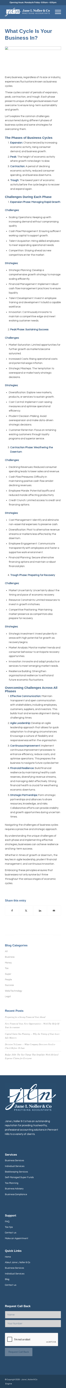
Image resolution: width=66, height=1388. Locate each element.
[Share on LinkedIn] (40, 911)
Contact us (10, 1232)
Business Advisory (14, 1188)
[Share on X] (26, 911)
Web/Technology (13, 991)
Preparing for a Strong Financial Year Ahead (25, 1016)
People (8, 979)
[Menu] (56, 12)
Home (8, 1257)
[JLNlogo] (27, 12)
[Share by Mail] (54, 911)
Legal (8, 996)
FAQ (7, 1221)
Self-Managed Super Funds (19, 1177)
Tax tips (9, 1227)
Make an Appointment (16, 1238)
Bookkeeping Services (16, 1172)
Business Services (14, 1160)
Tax (6, 968)
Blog (7, 1279)
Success (9, 985)
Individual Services (14, 1166)
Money (8, 963)
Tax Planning (11, 1183)
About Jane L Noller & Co (17, 1262)
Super (8, 974)
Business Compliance (16, 1194)
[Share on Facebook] (12, 911)
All (6, 951)
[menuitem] (56, 12)
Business (9, 957)
